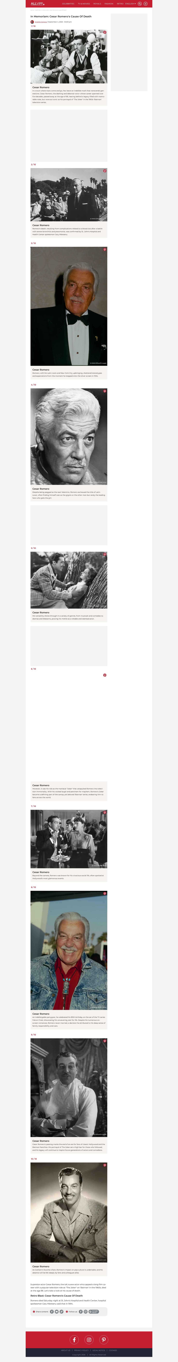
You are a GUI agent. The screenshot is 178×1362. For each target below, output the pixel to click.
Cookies (113, 1350)
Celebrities (68, 4)
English (130, 4)
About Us (65, 1350)
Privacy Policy (81, 1350)
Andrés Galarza (41, 22)
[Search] (140, 4)
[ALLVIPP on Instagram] (89, 1339)
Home (32, 10)
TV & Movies (84, 4)
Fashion (109, 4)
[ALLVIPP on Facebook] (74, 1339)
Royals (97, 4)
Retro (120, 4)
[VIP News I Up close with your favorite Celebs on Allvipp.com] (45, 4)
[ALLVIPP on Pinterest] (103, 1339)
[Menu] (145, 4)
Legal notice (99, 1350)
